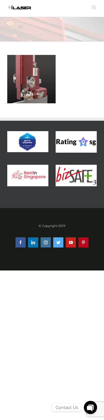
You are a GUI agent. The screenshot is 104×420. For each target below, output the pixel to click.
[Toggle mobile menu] (94, 7)
